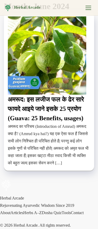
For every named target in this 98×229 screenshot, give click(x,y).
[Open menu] (88, 7)
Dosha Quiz (52, 212)
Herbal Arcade (27, 7)
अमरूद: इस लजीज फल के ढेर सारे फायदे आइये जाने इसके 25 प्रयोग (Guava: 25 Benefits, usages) (46, 109)
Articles (16, 212)
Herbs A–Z (32, 212)
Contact (77, 212)
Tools (66, 212)
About (5, 212)
